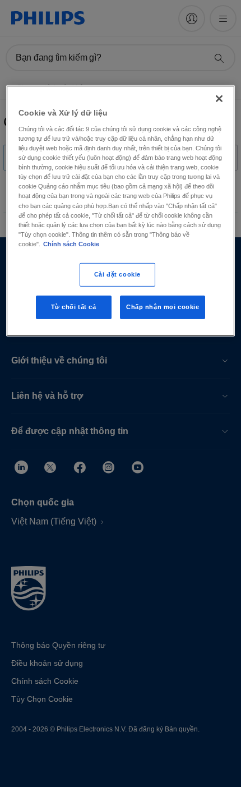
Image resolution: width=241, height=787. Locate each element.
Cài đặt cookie (117, 274)
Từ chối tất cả (73, 306)
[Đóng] (219, 98)
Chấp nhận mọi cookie (162, 306)
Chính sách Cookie (71, 244)
